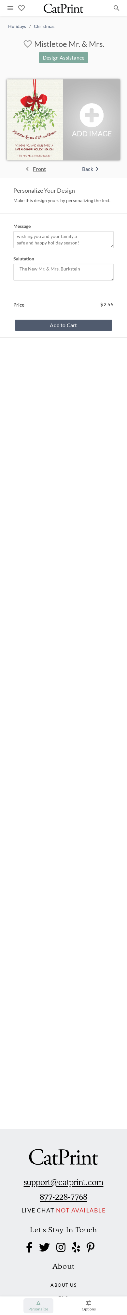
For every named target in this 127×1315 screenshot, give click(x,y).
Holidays (17, 26)
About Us (63, 1285)
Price (18, 305)
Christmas (44, 26)
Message (22, 226)
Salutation (23, 258)
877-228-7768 (63, 1197)
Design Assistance (63, 57)
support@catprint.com (64, 1182)
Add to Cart (63, 325)
